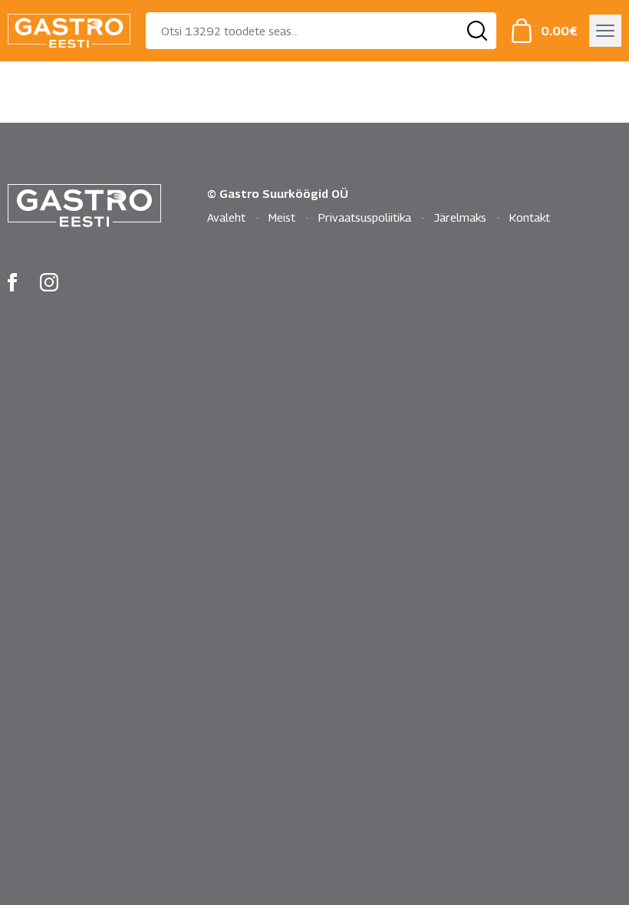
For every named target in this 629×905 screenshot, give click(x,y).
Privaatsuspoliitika (364, 217)
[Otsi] (477, 31)
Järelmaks (460, 217)
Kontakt (529, 217)
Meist (281, 217)
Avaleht (226, 217)
